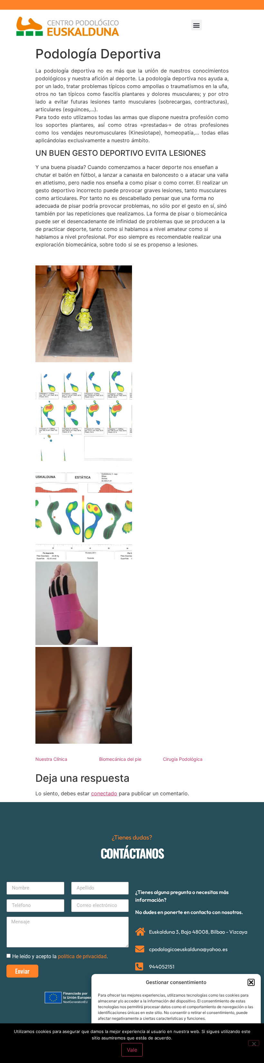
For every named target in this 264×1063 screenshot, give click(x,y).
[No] (253, 1043)
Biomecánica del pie (120, 759)
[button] (251, 982)
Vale (132, 1050)
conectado (104, 793)
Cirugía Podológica (183, 759)
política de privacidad (82, 956)
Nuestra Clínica (51, 759)
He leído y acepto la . (60, 956)
